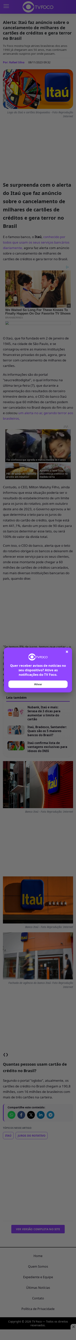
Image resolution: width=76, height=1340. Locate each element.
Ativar (38, 684)
